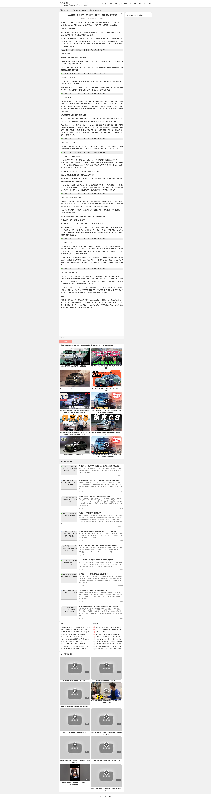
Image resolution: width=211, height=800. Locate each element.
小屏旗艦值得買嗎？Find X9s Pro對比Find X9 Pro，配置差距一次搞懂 (80, 646)
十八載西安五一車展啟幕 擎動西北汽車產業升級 (74, 644)
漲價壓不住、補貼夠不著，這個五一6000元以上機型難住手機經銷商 (99, 466)
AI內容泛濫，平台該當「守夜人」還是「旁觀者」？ (109, 636)
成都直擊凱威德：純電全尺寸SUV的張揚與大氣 (93, 590)
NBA (130, 4)
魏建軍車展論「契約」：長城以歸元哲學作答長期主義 (109, 648)
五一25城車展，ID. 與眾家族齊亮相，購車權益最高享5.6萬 (96, 560)
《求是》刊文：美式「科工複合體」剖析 (72, 636)
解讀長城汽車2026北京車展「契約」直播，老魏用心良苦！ (77, 629)
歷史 (116, 4)
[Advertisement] (92, 321)
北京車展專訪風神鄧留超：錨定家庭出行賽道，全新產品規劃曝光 (79, 627)
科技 (66, 10)
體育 (111, 4)
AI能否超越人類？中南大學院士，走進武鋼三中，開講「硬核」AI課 (99, 480)
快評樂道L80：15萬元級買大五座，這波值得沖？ (93, 574)
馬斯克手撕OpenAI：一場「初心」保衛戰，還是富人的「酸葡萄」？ (99, 545)
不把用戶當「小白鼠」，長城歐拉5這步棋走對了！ (75, 634)
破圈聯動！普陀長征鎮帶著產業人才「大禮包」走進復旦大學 (77, 639)
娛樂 (101, 4)
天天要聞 (64, 3)
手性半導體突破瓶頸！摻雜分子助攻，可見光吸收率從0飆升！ (112, 644)
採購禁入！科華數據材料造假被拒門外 (90, 513)
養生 (135, 4)
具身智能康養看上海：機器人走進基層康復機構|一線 (75, 632)
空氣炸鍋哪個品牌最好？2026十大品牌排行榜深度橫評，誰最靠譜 (98, 606)
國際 (149, 4)
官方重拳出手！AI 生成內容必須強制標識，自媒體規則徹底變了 (112, 634)
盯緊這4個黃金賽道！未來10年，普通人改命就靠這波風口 (110, 639)
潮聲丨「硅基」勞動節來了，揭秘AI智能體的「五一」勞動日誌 (97, 531)
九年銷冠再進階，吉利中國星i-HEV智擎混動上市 (108, 629)
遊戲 (120, 4)
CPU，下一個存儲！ (101, 632)
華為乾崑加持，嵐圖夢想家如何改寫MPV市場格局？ (75, 648)
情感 (106, 4)
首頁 (96, 4)
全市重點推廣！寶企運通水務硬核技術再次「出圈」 (109, 641)
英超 (125, 4)
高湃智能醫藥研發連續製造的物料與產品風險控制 (108, 627)
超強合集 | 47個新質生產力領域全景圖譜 (72, 641)
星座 (140, 4)
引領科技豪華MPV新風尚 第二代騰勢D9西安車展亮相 (94, 496)
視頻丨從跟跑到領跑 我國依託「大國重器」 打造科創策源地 (111, 646)
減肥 (144, 4)
